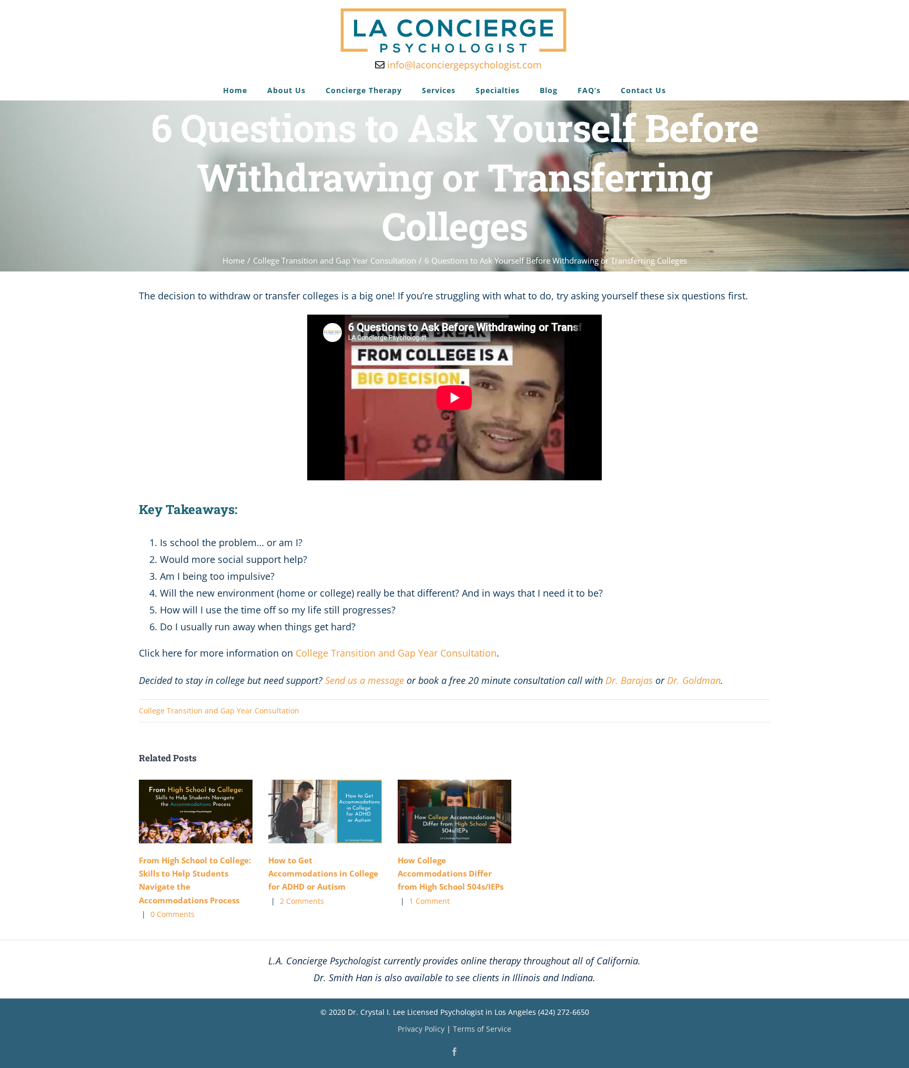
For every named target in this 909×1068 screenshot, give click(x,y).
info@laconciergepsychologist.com (463, 64)
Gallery (211, 811)
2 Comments (302, 901)
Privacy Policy (421, 1029)
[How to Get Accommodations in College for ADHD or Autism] (325, 812)
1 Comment (429, 901)
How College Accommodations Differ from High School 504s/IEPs (438, 811)
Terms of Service (482, 1029)
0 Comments (172, 914)
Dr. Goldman (694, 680)
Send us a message (364, 680)
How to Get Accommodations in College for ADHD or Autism (309, 811)
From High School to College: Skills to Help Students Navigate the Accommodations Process (179, 811)
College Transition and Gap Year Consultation (396, 653)
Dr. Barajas (629, 680)
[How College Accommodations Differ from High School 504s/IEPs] (454, 812)
